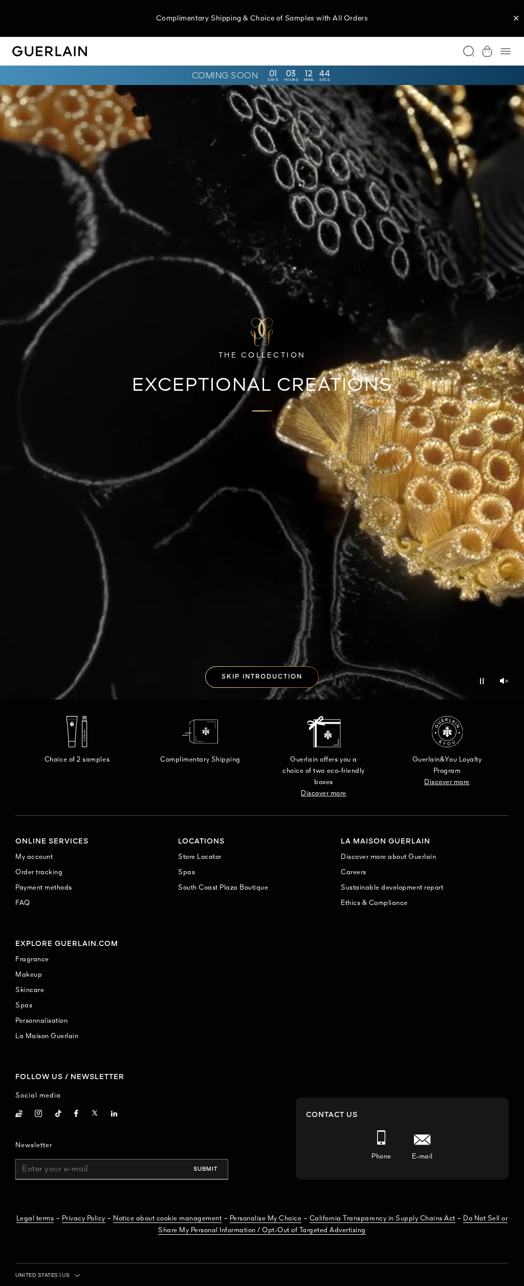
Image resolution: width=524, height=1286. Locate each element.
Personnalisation (41, 1021)
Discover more (323, 793)
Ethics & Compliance (374, 903)
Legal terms (35, 1218)
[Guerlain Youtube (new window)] (19, 1114)
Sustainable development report (392, 887)
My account (34, 857)
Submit (205, 1169)
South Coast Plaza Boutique (223, 887)
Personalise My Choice (266, 1218)
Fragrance (32, 959)
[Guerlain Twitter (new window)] (94, 1114)
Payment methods (43, 887)
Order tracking (38, 872)
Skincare (29, 990)
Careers (353, 872)
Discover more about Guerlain (388, 857)
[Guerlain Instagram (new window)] (38, 1114)
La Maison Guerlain (46, 1036)
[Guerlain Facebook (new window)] (76, 1114)
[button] (516, 18)
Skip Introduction (262, 677)
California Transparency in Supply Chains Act (382, 1218)
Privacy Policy (83, 1218)
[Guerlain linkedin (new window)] (114, 1114)
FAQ (22, 903)
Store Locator (200, 857)
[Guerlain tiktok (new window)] (58, 1114)
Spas (186, 872)
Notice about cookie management (167, 1218)
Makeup (28, 975)
